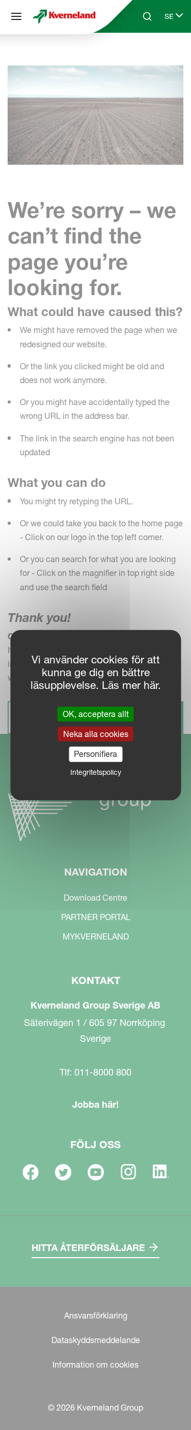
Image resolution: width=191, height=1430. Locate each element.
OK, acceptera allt (96, 714)
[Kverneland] (64, 16)
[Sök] (140, 55)
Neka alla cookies (95, 734)
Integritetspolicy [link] (95, 771)
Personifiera (95, 754)
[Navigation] (16, 16)
